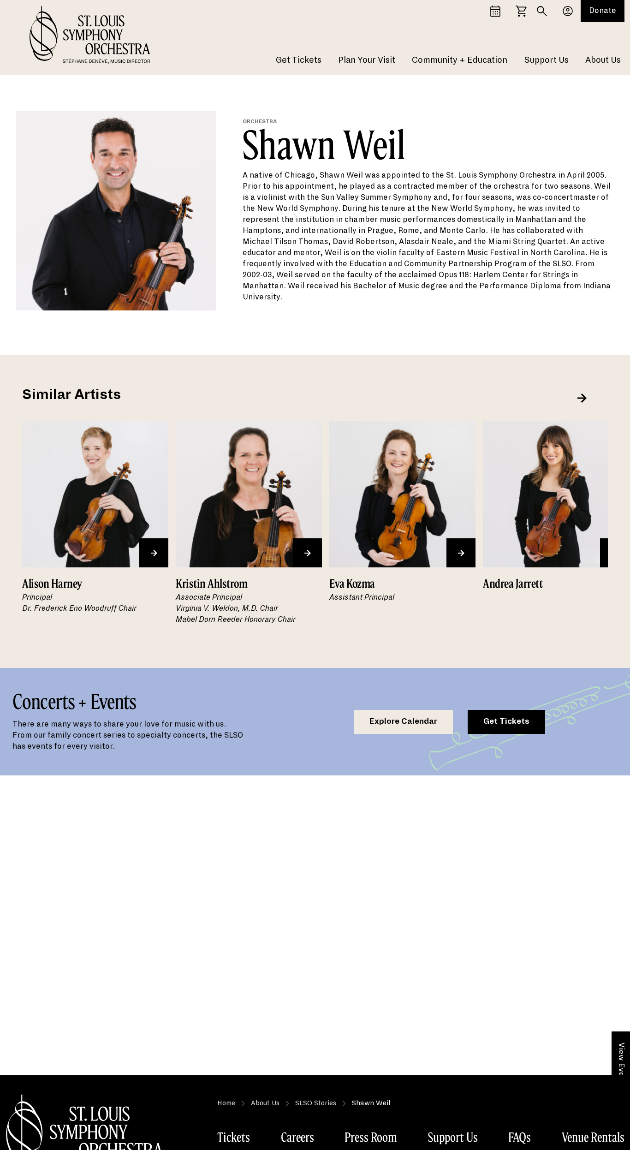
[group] (95, 529)
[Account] (568, 11)
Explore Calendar (403, 721)
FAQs (519, 1137)
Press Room (371, 1137)
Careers (297, 1137)
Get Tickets (298, 60)
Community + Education (459, 60)
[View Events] (495, 11)
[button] (582, 398)
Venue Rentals (593, 1137)
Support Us (546, 60)
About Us (603, 60)
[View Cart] (521, 11)
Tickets (233, 1137)
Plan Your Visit (366, 60)
